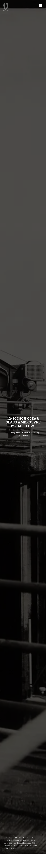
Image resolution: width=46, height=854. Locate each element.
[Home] (6, 7)
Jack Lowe (23, 436)
